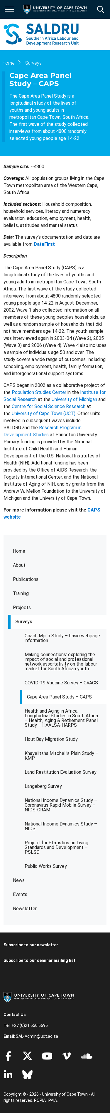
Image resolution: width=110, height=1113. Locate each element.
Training (21, 593)
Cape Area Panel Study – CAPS (59, 697)
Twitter (27, 1056)
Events (20, 894)
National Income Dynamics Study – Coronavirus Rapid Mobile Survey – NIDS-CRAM (61, 805)
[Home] (39, 996)
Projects (22, 607)
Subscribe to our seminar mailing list (39, 960)
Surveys (23, 621)
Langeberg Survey (43, 786)
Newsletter (25, 908)
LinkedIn (8, 1075)
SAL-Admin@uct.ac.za (37, 1036)
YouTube (47, 1056)
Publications (25, 579)
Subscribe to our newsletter (31, 944)
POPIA (40, 1100)
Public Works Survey (46, 866)
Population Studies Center (39, 392)
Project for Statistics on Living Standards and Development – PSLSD (56, 847)
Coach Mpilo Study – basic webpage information (62, 638)
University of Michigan (74, 399)
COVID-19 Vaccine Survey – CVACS (61, 683)
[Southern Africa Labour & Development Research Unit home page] (41, 34)
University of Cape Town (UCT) (43, 413)
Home (19, 551)
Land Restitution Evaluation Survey (61, 772)
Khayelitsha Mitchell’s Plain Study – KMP (61, 756)
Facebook (8, 1056)
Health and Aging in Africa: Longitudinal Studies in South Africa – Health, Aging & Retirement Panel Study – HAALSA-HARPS (61, 718)
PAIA (52, 1100)
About (19, 565)
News (19, 880)
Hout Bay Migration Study (51, 739)
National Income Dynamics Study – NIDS (61, 826)
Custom (66, 1056)
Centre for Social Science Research (48, 406)
